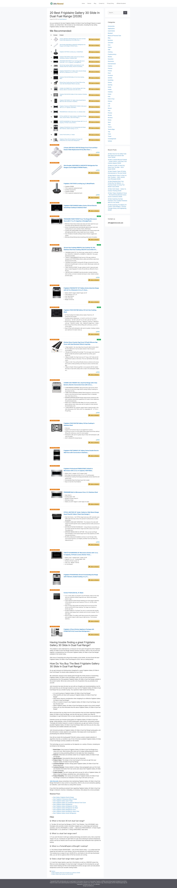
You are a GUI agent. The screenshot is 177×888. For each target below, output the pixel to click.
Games (110, 82)
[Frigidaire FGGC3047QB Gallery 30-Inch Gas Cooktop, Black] (56, 77)
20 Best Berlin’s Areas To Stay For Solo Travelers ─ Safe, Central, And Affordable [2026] (117, 177)
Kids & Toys (111, 99)
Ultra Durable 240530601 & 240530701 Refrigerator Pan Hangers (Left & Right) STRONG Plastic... (81, 166)
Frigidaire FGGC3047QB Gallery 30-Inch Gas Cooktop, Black (80, 311)
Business (110, 40)
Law (109, 103)
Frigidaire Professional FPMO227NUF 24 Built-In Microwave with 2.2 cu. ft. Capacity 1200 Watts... (78, 469)
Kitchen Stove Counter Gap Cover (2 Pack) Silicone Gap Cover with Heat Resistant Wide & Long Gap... (80, 343)
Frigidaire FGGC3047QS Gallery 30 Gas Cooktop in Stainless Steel (79, 424)
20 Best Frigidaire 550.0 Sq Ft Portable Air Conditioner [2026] (65, 872)
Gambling (110, 80)
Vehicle (110, 141)
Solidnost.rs (91, 885)
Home (83, 3)
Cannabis (110, 42)
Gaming (110, 84)
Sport (109, 122)
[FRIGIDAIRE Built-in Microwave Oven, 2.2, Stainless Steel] (56, 111)
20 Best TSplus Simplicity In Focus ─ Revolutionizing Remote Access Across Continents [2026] (117, 194)
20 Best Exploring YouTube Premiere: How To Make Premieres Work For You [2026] (117, 200)
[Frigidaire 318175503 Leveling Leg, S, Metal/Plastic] (56, 52)
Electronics (111, 61)
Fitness (110, 70)
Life (109, 106)
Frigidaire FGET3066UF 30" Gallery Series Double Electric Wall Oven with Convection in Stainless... (81, 451)
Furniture (110, 75)
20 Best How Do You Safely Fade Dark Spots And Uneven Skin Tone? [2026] (117, 155)
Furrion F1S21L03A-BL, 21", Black (67, 134)
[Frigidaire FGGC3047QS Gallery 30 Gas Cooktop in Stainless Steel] (56, 95)
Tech (109, 124)
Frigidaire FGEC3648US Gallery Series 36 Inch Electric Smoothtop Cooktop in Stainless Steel (80, 206)
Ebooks (110, 56)
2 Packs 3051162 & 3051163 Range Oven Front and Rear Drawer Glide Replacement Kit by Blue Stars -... (80, 148)
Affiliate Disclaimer (121, 3)
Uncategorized (112, 138)
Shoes (109, 120)
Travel (109, 136)
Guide (109, 87)
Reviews (53, 871)
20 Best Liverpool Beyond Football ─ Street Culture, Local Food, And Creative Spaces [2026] (117, 161)
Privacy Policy (110, 3)
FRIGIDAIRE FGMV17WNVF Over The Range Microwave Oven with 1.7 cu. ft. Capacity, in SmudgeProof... (80, 220)
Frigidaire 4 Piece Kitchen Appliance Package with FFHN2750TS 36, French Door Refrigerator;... (79, 630)
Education (110, 59)
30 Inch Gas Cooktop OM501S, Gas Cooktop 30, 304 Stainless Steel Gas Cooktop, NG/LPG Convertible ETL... (80, 248)
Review (89, 3)
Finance (110, 68)
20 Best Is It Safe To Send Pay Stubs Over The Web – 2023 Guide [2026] (116, 167)
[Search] (125, 12)
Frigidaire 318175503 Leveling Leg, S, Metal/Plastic (71, 51)
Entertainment (112, 63)
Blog (95, 3)
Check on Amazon (95, 39)
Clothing (110, 52)
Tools (109, 134)
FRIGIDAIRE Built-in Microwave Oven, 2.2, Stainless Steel (72, 111)
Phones (110, 113)
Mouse (110, 108)
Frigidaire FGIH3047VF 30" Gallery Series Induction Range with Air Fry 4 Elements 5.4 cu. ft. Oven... (81, 289)
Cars (109, 45)
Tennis (110, 127)
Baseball (110, 33)
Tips (109, 131)
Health (110, 89)
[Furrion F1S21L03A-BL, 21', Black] (56, 134)
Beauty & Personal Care (114, 35)
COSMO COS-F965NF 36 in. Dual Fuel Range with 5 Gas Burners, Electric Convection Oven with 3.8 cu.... (80, 383)
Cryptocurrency (112, 54)
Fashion (110, 66)
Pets (109, 110)
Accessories (111, 26)
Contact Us (101, 3)
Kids (109, 96)
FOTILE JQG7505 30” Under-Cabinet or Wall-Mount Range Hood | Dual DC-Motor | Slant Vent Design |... (81, 513)
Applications (111, 28)
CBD (109, 49)
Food (109, 73)
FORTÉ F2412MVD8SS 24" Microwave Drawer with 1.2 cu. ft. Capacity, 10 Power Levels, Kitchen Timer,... (81, 553)
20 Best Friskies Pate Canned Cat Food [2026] (62, 874)
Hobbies (110, 92)
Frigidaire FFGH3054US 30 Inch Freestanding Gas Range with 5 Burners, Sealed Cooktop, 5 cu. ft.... (81, 575)
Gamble (110, 77)
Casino (110, 47)
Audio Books (111, 31)
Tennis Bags (111, 129)
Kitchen (110, 101)
